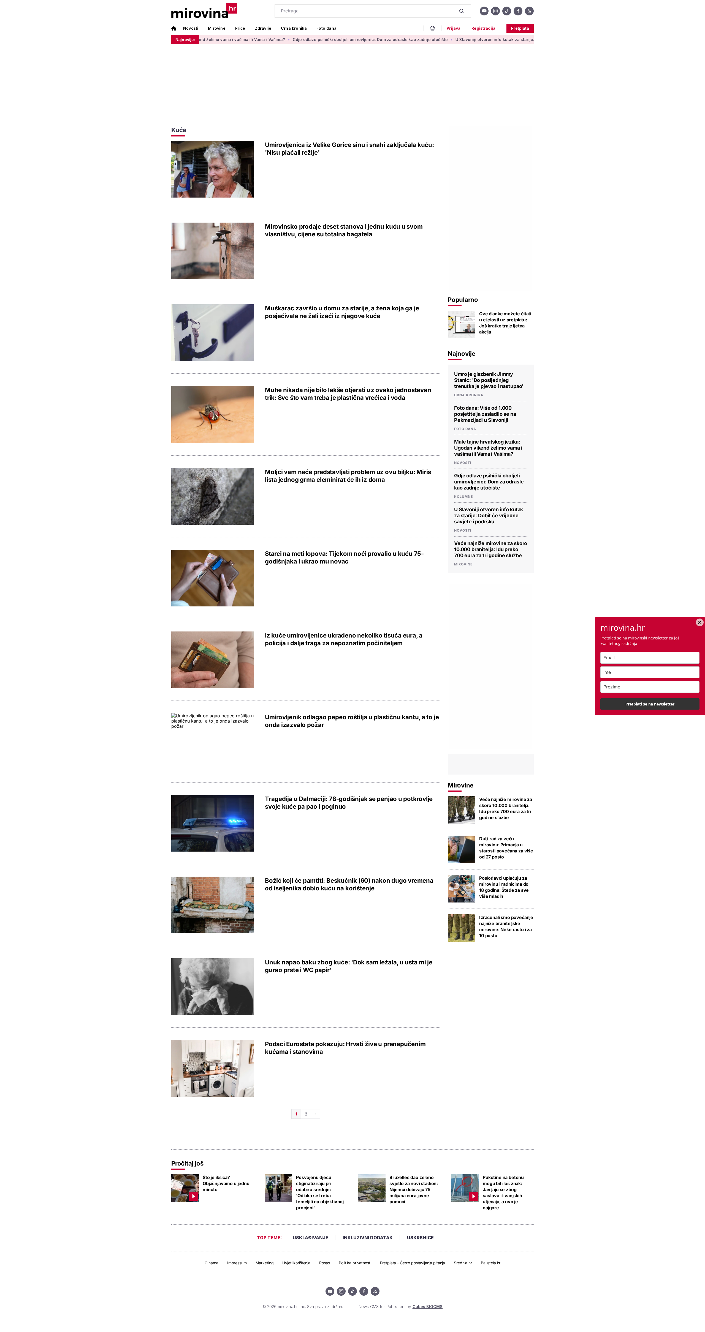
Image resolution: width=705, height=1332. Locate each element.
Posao (324, 1262)
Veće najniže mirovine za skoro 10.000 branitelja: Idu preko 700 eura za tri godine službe (490, 549)
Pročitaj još (187, 1163)
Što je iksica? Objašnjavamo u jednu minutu (226, 1183)
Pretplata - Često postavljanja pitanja (412, 1262)
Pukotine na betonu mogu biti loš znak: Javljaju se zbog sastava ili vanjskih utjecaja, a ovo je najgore (503, 1192)
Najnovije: (185, 39)
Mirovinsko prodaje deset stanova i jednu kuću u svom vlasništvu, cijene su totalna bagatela (344, 230)
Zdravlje (263, 28)
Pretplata (520, 28)
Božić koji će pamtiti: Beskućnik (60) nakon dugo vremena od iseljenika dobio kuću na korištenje (349, 884)
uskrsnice (420, 1237)
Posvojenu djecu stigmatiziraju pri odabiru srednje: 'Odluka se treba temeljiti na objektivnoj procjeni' (320, 1192)
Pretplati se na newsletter (649, 704)
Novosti (190, 28)
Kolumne (463, 497)
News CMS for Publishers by (401, 1306)
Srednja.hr (463, 1262)
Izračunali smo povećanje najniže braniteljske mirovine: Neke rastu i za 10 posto (506, 926)
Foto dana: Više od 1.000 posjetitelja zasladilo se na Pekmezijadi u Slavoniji (485, 414)
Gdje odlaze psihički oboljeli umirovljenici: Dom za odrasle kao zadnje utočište (326, 39)
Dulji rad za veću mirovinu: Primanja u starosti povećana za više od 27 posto (506, 848)
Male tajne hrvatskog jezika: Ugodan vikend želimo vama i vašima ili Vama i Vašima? (488, 448)
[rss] (529, 11)
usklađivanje (310, 1237)
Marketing (265, 1262)
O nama (211, 1262)
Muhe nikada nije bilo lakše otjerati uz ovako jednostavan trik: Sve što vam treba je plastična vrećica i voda (348, 393)
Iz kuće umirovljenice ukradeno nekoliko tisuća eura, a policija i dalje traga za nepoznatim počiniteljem (343, 639)
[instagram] (495, 11)
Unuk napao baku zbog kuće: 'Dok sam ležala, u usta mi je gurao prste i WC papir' (348, 966)
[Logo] (204, 11)
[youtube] (484, 11)
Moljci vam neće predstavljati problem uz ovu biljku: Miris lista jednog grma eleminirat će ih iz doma (348, 475)
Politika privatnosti (355, 1262)
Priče (240, 28)
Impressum (237, 1262)
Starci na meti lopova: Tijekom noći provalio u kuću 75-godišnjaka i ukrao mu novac (344, 557)
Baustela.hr (490, 1262)
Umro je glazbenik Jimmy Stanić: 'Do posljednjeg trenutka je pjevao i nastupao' (489, 380)
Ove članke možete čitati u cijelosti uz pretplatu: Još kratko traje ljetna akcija (505, 323)
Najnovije (461, 353)
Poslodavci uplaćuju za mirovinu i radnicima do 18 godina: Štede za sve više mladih (504, 887)
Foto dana (326, 28)
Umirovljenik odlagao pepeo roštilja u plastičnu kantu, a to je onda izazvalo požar (352, 720)
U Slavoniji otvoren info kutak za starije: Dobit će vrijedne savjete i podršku (485, 39)
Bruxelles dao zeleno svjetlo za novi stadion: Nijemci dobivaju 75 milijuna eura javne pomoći (413, 1189)
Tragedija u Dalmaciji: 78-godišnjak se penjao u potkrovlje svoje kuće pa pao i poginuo (349, 802)
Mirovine (216, 28)
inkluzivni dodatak (368, 1237)
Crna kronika (294, 28)
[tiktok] (506, 11)
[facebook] (518, 11)
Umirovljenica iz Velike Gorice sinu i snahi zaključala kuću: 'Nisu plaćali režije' (349, 148)
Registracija (483, 28)
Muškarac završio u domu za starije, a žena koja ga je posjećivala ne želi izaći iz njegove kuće (342, 312)
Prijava (453, 28)
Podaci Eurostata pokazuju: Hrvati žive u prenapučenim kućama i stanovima (345, 1047)
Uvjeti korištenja (296, 1262)
